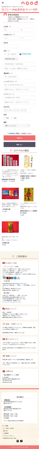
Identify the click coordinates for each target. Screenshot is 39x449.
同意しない (19, 144)
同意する (19, 138)
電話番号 (6, 73)
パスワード (7, 94)
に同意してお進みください (20, 133)
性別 (5, 115)
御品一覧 (5, 430)
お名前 (6, 26)
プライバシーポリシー (8, 435)
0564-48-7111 (8, 403)
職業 (5, 122)
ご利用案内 (6, 433)
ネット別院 (5, 426)
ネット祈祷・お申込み (8, 428)
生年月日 (6, 107)
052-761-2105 (8, 410)
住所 (5, 51)
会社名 (6, 43)
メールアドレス (9, 81)
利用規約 (12, 133)
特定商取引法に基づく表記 (9, 438)
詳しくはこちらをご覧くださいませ (11, 302)
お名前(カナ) (8, 34)
